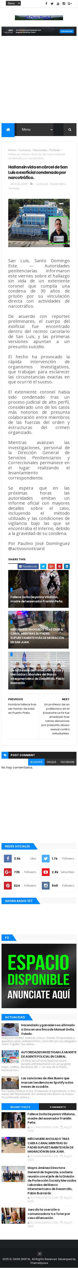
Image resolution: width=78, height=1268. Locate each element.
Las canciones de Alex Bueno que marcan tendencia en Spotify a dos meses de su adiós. (47, 1082)
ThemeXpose (39, 1263)
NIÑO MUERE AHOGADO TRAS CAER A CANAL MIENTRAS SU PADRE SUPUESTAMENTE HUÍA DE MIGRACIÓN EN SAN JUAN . (37, 635)
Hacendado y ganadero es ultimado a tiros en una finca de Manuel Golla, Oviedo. (48, 1029)
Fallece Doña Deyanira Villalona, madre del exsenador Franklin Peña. (36, 599)
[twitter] (52, 4)
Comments (58, 1107)
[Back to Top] (39, 1253)
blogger (36, 762)
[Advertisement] (39, 82)
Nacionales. (40, 150)
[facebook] (46, 4)
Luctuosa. (25, 150)
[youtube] (58, 4)
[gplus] (69, 4)
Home (12, 150)
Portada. (55, 150)
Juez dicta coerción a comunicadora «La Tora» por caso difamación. (49, 1213)
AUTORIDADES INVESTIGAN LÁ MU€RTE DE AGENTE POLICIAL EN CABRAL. (48, 1054)
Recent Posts (20, 1107)
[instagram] (64, 4)
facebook (67, 762)
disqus (51, 762)
